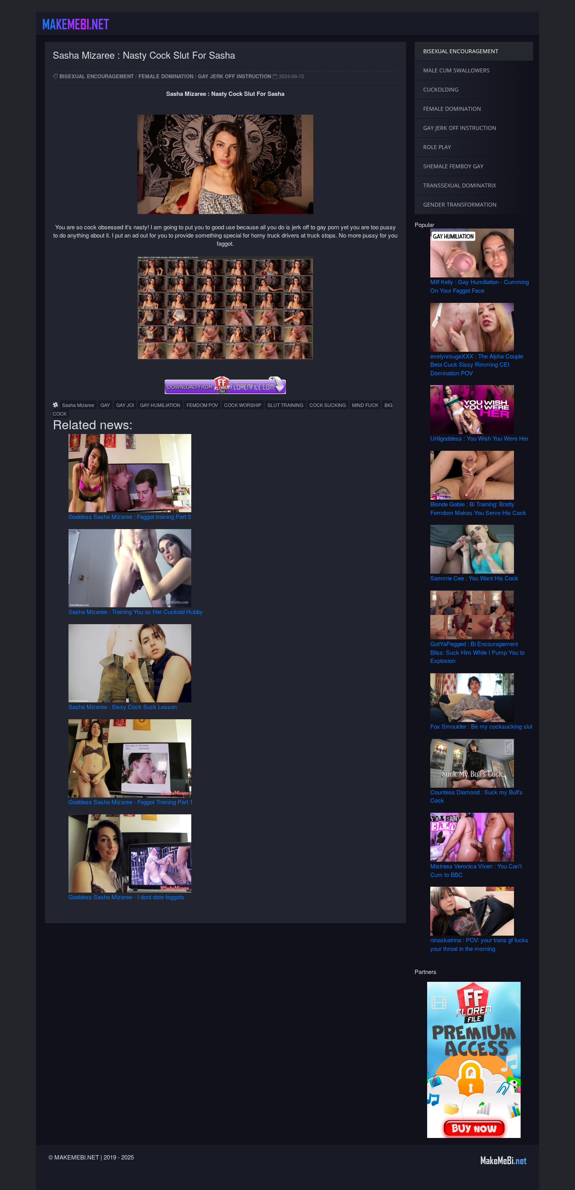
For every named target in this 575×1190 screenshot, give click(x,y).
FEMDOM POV (202, 404)
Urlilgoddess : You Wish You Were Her (479, 438)
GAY (105, 404)
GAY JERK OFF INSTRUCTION (234, 76)
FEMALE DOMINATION (165, 76)
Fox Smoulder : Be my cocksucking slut (481, 726)
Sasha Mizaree (78, 404)
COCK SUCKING (327, 404)
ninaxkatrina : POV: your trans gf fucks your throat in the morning (479, 944)
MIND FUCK (365, 404)
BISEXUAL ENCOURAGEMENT (96, 76)
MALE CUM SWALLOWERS (456, 70)
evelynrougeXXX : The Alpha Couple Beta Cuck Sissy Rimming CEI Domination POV (476, 364)
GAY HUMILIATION (160, 404)
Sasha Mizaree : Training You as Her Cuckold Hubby (135, 611)
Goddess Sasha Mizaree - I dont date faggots (126, 897)
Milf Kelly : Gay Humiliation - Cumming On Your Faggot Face (479, 285)
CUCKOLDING (440, 89)
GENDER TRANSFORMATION (460, 204)
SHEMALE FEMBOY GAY (453, 166)
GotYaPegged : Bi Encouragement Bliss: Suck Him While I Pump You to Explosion (477, 651)
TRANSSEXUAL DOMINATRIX (459, 185)
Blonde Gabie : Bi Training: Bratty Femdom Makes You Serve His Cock (478, 508)
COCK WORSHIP (242, 404)
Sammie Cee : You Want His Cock (474, 578)
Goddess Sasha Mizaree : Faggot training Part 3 (129, 516)
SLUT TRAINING (285, 404)
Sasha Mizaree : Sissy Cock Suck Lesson (122, 706)
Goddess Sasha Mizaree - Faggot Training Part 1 (130, 802)
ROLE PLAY (437, 147)
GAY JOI (125, 404)
